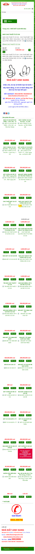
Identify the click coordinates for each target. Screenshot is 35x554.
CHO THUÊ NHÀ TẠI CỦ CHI (9, 202)
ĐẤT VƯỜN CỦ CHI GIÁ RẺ (25, 446)
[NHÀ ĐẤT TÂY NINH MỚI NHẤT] (10, 347)
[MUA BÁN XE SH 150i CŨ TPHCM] (10, 456)
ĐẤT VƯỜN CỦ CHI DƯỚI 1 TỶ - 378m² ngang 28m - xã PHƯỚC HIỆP (25, 148)
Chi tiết (6, 143)
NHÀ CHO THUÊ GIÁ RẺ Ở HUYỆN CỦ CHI (10, 229)
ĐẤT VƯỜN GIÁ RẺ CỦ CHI (9, 392)
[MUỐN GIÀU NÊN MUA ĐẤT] (10, 483)
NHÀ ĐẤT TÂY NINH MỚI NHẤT (10, 338)
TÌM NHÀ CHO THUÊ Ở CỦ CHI (9, 283)
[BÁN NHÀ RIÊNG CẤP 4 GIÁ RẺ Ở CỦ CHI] (25, 292)
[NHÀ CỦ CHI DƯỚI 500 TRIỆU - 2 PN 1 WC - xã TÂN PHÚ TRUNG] (10, 129)
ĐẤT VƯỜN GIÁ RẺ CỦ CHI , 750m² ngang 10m (9, 175)
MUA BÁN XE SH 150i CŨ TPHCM (10, 446)
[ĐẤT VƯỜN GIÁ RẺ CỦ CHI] (10, 401)
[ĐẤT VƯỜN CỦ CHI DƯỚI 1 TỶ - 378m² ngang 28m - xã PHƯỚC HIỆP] (25, 157)
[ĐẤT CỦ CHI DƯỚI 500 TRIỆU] (25, 428)
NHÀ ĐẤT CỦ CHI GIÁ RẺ (10, 256)
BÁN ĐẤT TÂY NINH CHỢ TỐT (25, 311)
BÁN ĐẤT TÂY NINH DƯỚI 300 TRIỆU (25, 338)
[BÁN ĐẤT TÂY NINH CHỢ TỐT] (25, 320)
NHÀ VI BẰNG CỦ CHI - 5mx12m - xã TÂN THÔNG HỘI (25, 121)
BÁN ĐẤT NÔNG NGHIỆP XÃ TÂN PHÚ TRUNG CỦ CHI (25, 175)
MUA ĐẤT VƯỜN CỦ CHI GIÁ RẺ (25, 392)
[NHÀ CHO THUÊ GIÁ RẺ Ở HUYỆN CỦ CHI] (10, 238)
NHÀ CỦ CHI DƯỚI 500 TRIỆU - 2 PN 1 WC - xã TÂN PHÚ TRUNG (9, 121)
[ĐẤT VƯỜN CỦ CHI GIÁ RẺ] (25, 456)
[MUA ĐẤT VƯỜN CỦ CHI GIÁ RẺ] (25, 401)
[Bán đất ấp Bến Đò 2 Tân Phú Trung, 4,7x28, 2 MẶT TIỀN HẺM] (25, 483)
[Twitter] (8, 113)
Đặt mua (13, 143)
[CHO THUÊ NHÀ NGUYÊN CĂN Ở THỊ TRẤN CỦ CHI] (25, 238)
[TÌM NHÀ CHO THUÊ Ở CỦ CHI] (10, 292)
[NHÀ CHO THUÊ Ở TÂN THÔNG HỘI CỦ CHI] (25, 211)
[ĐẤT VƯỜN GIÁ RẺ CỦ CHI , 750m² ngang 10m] (10, 184)
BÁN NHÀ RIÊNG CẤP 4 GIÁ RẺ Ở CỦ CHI (25, 283)
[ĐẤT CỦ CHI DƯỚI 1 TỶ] (10, 428)
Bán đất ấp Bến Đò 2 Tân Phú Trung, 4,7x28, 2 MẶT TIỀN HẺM (25, 474)
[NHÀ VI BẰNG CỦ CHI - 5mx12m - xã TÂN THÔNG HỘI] (25, 129)
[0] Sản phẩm (27, 8)
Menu (10, 21)
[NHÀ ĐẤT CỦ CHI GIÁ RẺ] (10, 265)
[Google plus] (6, 113)
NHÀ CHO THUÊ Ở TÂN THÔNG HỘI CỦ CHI (25, 202)
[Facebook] (4, 113)
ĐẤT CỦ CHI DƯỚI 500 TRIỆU (25, 419)
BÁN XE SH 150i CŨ (9, 364)
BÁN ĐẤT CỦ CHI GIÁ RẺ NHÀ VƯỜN (25, 365)
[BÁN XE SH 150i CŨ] (10, 374)
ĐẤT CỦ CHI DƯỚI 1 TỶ (9, 419)
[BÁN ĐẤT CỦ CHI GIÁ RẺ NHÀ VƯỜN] (25, 374)
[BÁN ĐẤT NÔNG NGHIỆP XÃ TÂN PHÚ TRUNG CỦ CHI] (25, 184)
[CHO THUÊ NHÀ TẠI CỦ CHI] (10, 211)
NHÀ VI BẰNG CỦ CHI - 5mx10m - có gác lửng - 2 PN (10, 148)
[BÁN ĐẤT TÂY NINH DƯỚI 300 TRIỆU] (25, 347)
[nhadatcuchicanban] (17, 4)
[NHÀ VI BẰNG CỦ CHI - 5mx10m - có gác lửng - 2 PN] (10, 157)
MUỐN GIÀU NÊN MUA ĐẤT (9, 474)
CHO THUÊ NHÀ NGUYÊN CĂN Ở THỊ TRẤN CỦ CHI (25, 229)
